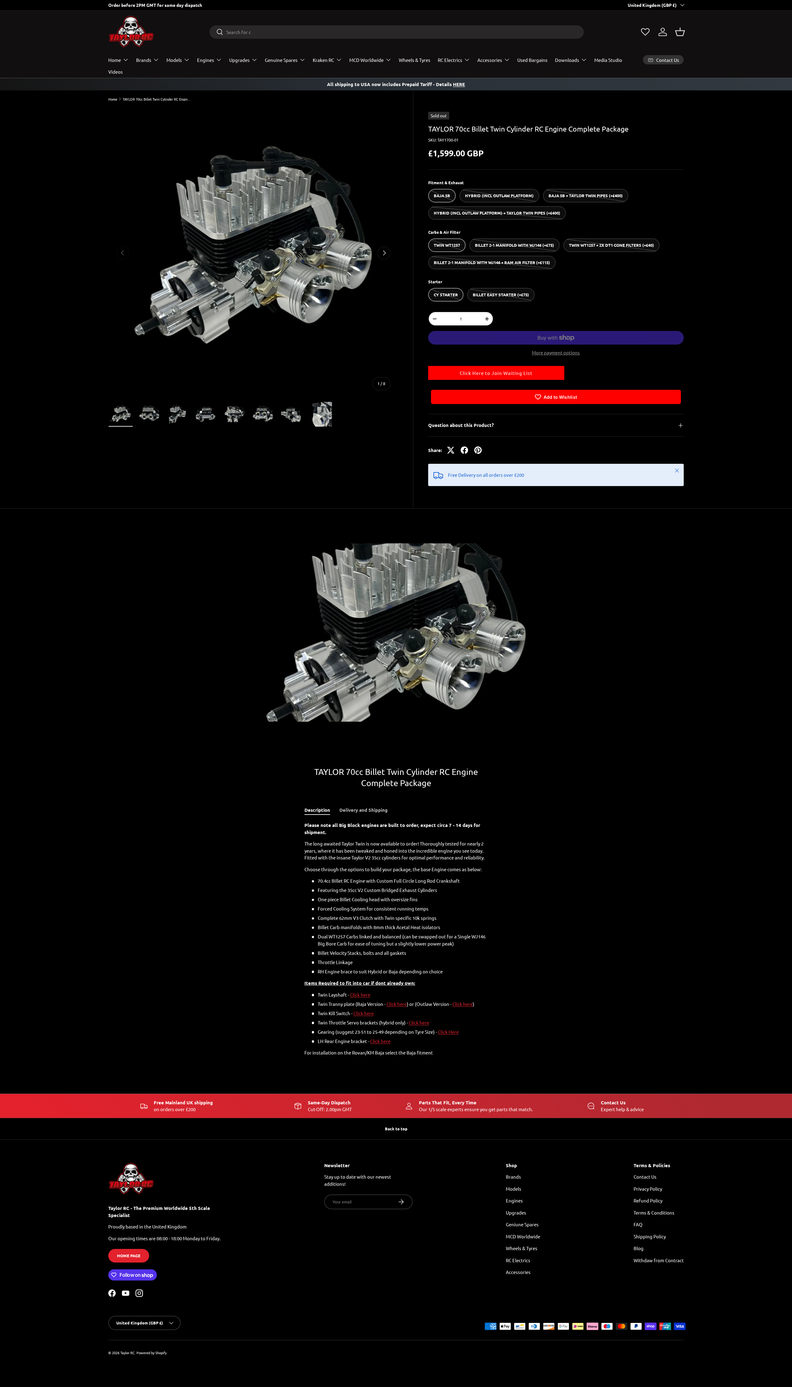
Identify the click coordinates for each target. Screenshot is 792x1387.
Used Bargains (532, 60)
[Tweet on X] (451, 450)
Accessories (489, 60)
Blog (639, 1248)
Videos (115, 72)
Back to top (396, 1128)
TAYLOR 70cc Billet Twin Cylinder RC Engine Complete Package (157, 99)
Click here (360, 995)
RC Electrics (450, 60)
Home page (128, 1255)
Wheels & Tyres (414, 60)
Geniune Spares (522, 1224)
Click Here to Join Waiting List (496, 373)
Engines (205, 60)
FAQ (638, 1224)
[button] (680, 32)
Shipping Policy (650, 1236)
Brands (143, 60)
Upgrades (239, 60)
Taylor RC (127, 1352)
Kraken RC (323, 60)
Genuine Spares (281, 60)
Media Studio (608, 60)
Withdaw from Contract (659, 1260)
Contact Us (645, 1177)
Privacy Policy (648, 1189)
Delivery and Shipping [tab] (363, 810)
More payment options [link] (556, 352)
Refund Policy (648, 1200)
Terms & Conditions (654, 1212)
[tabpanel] (396, 939)
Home (114, 60)
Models (174, 60)
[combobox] (396, 32)
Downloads (567, 60)
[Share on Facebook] (464, 450)
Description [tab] (317, 810)
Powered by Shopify (151, 1352)
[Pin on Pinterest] (478, 450)
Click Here (448, 1032)
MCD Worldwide (366, 60)
